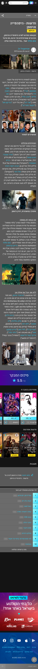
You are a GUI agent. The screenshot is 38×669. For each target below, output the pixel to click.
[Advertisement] (19, 9)
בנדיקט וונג (7, 102)
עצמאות (28, 544)
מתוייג (28, 15)
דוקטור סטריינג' (28, 105)
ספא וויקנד (27, 528)
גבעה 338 (27, 517)
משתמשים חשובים (8, 647)
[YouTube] (19, 641)
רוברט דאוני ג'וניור (12, 166)
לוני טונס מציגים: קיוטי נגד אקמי (19, 538)
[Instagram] (12, 641)
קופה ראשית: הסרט (24, 511)
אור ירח (28, 102)
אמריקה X (31, 329)
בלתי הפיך (12, 332)
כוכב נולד (26, 96)
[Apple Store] (26, 641)
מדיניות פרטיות (18, 652)
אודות (34, 647)
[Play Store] (34, 641)
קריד (26, 91)
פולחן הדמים (26, 533)
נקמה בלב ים (26, 501)
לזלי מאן (21, 329)
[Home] (31, 3)
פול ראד (17, 171)
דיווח (28, 647)
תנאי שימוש (29, 652)
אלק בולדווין (16, 321)
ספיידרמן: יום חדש (24, 495)
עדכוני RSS (21, 647)
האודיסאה (27, 506)
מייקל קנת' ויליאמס (28, 335)
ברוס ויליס (10, 315)
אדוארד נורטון (18, 295)
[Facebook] (4, 641)
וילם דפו (25, 323)
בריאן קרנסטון (12, 245)
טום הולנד (32, 41)
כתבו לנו (8, 652)
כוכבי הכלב (27, 522)
